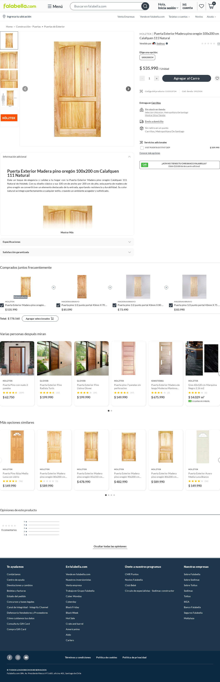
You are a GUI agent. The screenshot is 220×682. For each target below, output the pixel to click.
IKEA (186, 601)
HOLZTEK (146, 33)
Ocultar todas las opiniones (110, 546)
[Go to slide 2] (111, 410)
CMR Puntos (132, 574)
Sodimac (188, 590)
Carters (70, 640)
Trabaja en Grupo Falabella (80, 590)
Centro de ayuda (15, 579)
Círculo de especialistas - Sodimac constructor (149, 590)
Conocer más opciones (150, 153)
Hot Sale (70, 618)
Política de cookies (106, 657)
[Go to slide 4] (114, 495)
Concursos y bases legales (20, 601)
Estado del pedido (16, 596)
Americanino (73, 629)
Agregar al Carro (187, 78)
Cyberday (71, 601)
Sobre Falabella (192, 574)
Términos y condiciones (78, 657)
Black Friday (72, 607)
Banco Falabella (192, 607)
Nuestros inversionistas (78, 579)
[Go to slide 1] (108, 411)
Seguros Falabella (193, 612)
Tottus (187, 596)
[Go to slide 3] (111, 495)
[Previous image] (25, 89)
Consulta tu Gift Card (18, 623)
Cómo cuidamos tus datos (20, 618)
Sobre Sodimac (192, 579)
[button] (109, 6)
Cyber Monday (74, 596)
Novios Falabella (134, 579)
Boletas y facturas (16, 590)
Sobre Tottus (190, 585)
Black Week (72, 612)
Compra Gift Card (16, 629)
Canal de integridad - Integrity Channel (27, 607)
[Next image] (128, 89)
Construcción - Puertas (28, 26)
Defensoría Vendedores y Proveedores (27, 612)
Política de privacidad (134, 657)
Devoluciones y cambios (20, 585)
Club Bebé (130, 585)
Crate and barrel (74, 623)
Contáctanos (13, 574)
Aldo (68, 634)
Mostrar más (67, 232)
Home (9, 26)
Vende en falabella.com (78, 574)
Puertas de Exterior (54, 26)
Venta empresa (74, 585)
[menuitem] (177, 16)
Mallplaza (189, 618)
